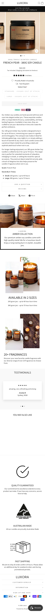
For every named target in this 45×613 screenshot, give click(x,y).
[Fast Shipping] (22, 546)
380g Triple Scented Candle (22, 59)
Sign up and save (22, 593)
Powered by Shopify (22, 609)
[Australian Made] (22, 511)
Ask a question (22, 184)
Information (22, 587)
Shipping (19, 70)
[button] (19, 75)
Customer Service (22, 582)
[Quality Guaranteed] (22, 470)
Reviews (22, 189)
